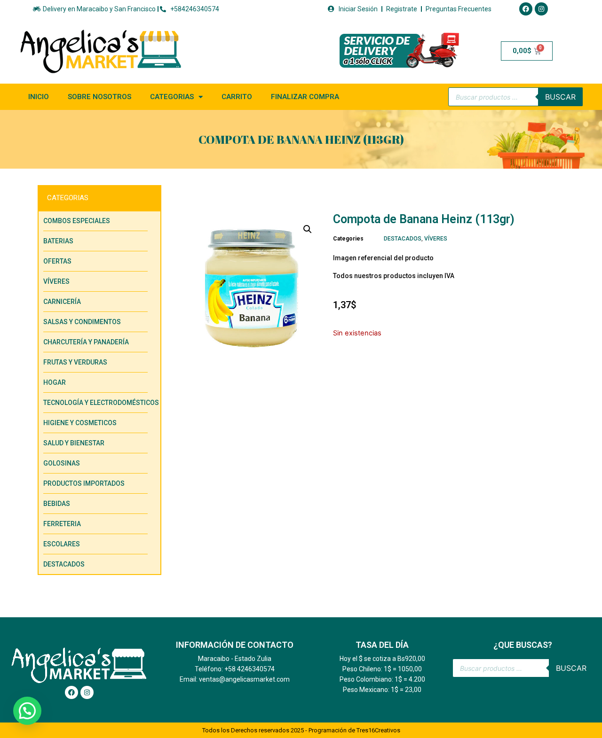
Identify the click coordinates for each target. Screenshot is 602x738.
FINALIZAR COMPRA (305, 97)
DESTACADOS (402, 238)
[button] (307, 229)
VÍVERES (435, 238)
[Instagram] (541, 9)
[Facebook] (525, 9)
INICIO (38, 97)
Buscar (560, 96)
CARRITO (237, 97)
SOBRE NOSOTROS (99, 97)
